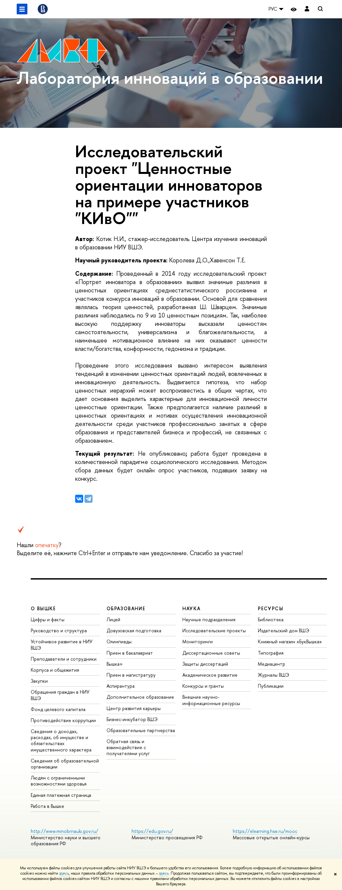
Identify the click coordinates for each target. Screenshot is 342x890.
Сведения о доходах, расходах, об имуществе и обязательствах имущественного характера (61, 740)
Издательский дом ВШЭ (283, 630)
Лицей (113, 619)
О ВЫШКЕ (43, 608)
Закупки (39, 681)
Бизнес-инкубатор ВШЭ (132, 719)
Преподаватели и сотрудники (64, 659)
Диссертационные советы (211, 653)
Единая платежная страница (61, 795)
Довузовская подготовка (134, 630)
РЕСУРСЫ (270, 608)
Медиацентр (271, 664)
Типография (271, 653)
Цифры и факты (47, 619)
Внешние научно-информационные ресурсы (211, 700)
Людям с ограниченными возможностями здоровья (59, 780)
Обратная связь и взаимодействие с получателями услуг (128, 747)
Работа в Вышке (47, 806)
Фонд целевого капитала (58, 709)
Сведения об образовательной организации (65, 763)
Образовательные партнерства (141, 730)
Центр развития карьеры (134, 708)
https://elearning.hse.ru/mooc (265, 831)
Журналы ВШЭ (273, 675)
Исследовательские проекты (214, 630)
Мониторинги (197, 641)
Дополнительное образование (140, 697)
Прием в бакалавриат (130, 653)
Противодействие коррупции (63, 720)
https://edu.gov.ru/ (152, 831)
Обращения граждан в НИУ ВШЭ (60, 695)
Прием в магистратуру (131, 675)
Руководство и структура (59, 630)
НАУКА (191, 608)
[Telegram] (88, 499)
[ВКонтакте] (79, 499)
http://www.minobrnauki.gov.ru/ (64, 831)
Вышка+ (115, 664)
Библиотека (271, 619)
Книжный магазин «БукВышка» (290, 641)
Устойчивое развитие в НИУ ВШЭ (62, 644)
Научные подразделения (208, 619)
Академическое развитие (209, 675)
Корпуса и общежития (55, 670)
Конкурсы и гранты (203, 686)
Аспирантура (121, 686)
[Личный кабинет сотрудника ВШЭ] (307, 9)
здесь (64, 873)
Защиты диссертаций (205, 664)
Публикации (271, 686)
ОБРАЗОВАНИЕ (126, 608)
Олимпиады (119, 641)
